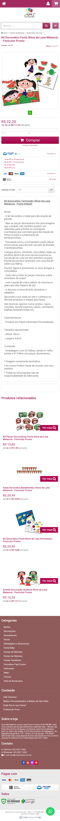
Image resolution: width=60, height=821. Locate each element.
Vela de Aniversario (13, 681)
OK (51, 189)
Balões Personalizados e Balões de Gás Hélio (25, 701)
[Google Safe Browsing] (28, 801)
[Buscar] (46, 26)
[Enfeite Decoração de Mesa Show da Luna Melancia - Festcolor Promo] (29, 581)
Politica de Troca (11, 709)
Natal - (7, 672)
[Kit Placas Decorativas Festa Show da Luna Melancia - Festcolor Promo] (29, 428)
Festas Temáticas (12, 660)
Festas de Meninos (13, 656)
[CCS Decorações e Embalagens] (30, 13)
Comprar (32, 140)
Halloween (9, 668)
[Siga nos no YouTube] (28, 763)
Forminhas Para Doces (15, 664)
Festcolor (55, 46)
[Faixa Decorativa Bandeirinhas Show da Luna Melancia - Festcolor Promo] (29, 479)
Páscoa (7, 677)
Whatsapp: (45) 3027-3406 (15, 752)
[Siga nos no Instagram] (32, 763)
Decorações (9, 631)
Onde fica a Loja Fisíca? (14, 705)
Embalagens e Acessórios (16, 643)
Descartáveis (10, 635)
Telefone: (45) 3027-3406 (14, 749)
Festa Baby (9, 648)
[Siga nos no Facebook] (24, 763)
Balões (7, 627)
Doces (7, 639)
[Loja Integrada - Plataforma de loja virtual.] (30, 817)
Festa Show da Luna (34, 33)
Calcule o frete (8, 190)
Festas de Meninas (17, 33)
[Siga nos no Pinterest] (36, 763)
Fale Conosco (10, 697)
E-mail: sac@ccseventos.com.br (17, 755)
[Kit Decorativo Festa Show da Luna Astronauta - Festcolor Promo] (29, 530)
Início (5, 33)
